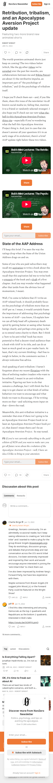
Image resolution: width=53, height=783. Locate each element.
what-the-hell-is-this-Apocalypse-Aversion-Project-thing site (25, 116)
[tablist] (14, 496)
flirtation (35, 370)
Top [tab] (5, 649)
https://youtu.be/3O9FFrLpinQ (23, 622)
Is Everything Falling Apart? (18, 656)
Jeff (10, 603)
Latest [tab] (13, 649)
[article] (26, 664)
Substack (12, 777)
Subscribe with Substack (28, 752)
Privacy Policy (35, 764)
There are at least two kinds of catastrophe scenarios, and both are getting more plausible (19, 686)
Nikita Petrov (43, 75)
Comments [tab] (9, 495)
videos (31, 67)
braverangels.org (38, 542)
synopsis (8, 279)
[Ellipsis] (49, 522)
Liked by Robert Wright (20, 525)
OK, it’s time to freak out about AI (16, 679)
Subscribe (36, 4)
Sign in (47, 4)
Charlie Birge (14, 522)
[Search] (48, 649)
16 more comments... (12, 634)
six (20, 67)
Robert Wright (8, 43)
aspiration (17, 268)
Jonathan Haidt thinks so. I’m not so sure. (19, 662)
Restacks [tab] (21, 495)
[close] (45, 698)
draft (34, 279)
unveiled (6, 71)
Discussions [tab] (24, 649)
